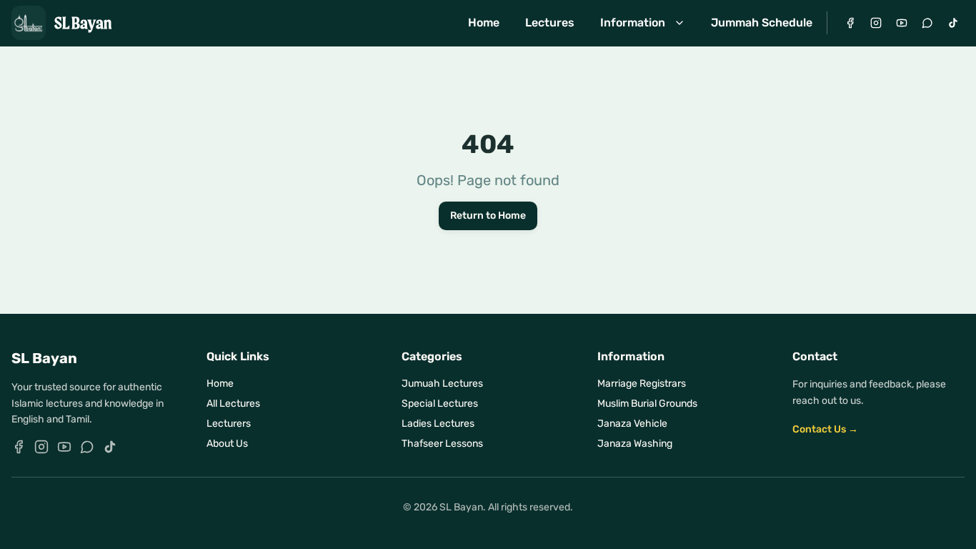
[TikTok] (953, 22)
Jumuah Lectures (442, 383)
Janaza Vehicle (632, 423)
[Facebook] (850, 22)
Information (632, 22)
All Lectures (233, 403)
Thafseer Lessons (442, 443)
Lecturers (228, 423)
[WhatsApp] (927, 22)
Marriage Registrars (641, 383)
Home (483, 22)
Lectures (549, 22)
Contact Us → (825, 429)
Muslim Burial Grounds (647, 403)
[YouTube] (901, 22)
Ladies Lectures (438, 423)
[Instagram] (876, 22)
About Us (227, 443)
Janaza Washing (634, 443)
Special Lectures (440, 403)
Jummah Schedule (761, 22)
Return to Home (488, 215)
